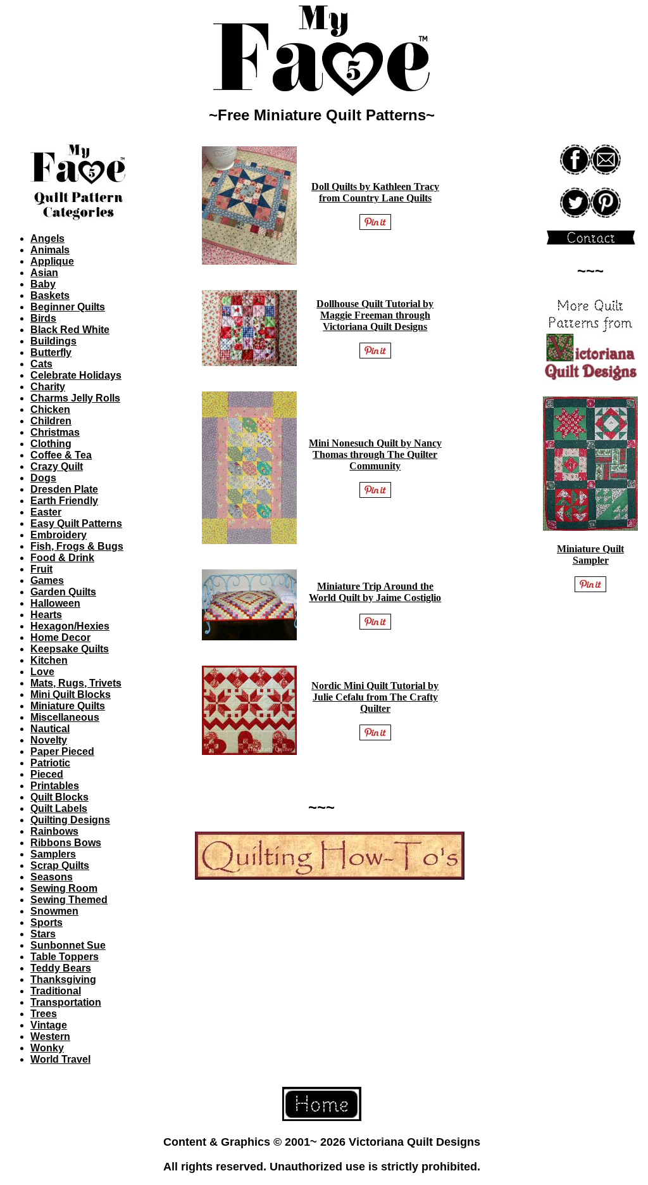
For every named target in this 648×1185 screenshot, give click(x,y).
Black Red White (69, 329)
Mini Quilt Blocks (70, 694)
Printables (54, 785)
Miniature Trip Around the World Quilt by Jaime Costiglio (375, 592)
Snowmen (54, 911)
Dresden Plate (64, 489)
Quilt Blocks (59, 797)
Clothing (51, 443)
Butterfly (51, 352)
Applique (52, 261)
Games (47, 580)
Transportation (65, 1002)
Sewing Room (63, 888)
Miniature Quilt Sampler (590, 554)
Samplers (53, 854)
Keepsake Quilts (69, 648)
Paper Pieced (62, 751)
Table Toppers (64, 956)
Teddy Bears (60, 968)
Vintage (48, 1025)
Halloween (55, 603)
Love (42, 671)
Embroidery (58, 534)
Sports (46, 922)
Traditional (55, 990)
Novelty (48, 740)
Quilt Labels (58, 808)
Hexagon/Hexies (69, 626)
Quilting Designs (70, 819)
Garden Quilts (63, 591)
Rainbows (54, 831)
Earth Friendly (64, 500)
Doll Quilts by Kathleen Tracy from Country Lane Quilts (375, 192)
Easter (45, 512)
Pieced (46, 774)
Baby (43, 284)
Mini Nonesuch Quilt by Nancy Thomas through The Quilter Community (375, 454)
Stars (43, 933)
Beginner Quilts (67, 306)
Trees (43, 1013)
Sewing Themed (69, 899)
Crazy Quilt (56, 466)
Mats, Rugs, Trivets (76, 683)
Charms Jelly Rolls (75, 398)
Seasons (51, 876)
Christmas (55, 432)
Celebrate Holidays (76, 375)
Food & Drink (62, 557)
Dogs (43, 477)
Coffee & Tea (61, 455)
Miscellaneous (64, 717)
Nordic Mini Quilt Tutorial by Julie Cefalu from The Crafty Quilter (375, 697)
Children (51, 420)
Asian (44, 272)
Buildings (53, 341)
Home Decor (60, 637)
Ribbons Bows (65, 842)
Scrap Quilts (59, 865)
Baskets (50, 295)
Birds (43, 318)
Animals (50, 249)
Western (50, 1036)
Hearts (46, 614)
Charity (47, 386)
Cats (41, 363)
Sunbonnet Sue (68, 945)
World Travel (60, 1059)
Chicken (50, 409)
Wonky (47, 1047)
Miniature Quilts (67, 705)
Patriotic (50, 762)
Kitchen (49, 660)
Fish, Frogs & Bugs (76, 546)
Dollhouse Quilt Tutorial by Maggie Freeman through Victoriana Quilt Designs (374, 315)
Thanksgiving (63, 979)
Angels (47, 238)
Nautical (50, 728)
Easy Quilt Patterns (76, 523)
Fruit (41, 569)
